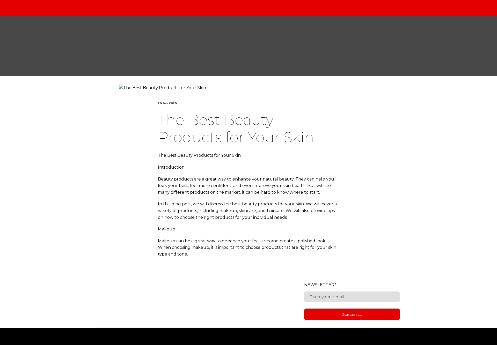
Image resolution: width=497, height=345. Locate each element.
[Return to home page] (252, 46)
